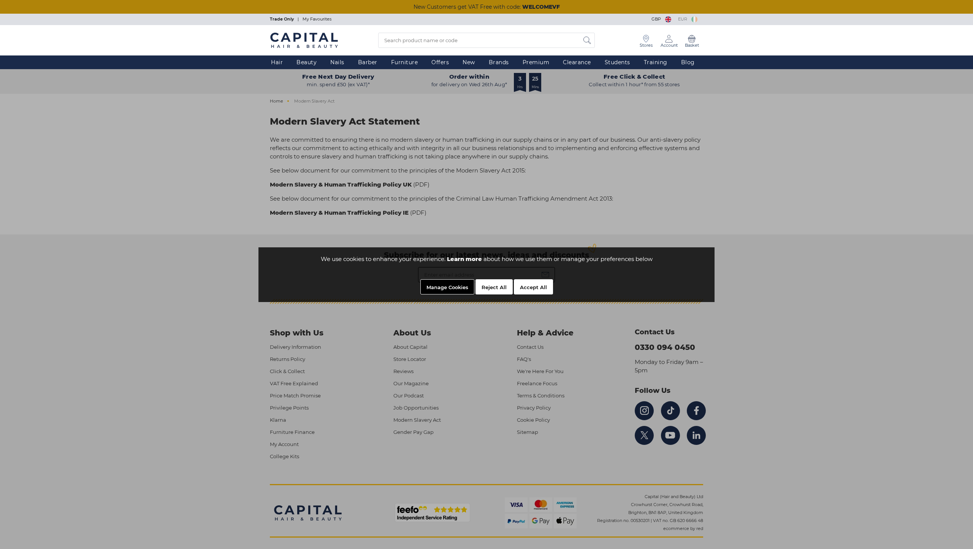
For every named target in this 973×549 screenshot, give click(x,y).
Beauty (306, 62)
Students (617, 62)
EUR (683, 19)
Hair (277, 62)
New (469, 62)
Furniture (404, 62)
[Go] (587, 40)
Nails (337, 62)
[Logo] (304, 40)
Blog (688, 62)
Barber (367, 62)
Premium (536, 62)
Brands (499, 62)
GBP (657, 19)
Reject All (494, 287)
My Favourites (317, 19)
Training (655, 62)
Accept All (533, 287)
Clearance (577, 62)
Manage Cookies (447, 287)
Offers (440, 62)
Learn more (464, 259)
